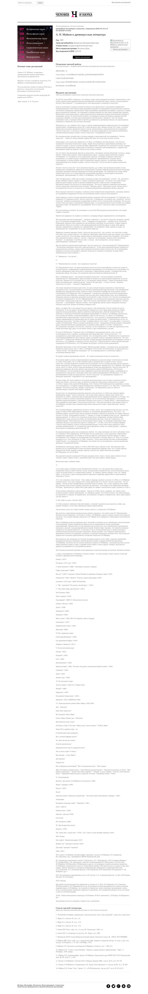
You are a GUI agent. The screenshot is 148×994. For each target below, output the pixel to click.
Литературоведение (62, 26)
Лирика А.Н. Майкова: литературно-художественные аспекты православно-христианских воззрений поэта (31, 74)
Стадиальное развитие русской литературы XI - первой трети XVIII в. (34, 96)
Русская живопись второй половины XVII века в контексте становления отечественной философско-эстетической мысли (34, 89)
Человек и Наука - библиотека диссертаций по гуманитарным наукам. (74, 14)
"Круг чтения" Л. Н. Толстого (27, 101)
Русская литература (77, 26)
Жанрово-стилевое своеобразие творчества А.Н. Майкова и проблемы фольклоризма (34, 82)
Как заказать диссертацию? (121, 2)
